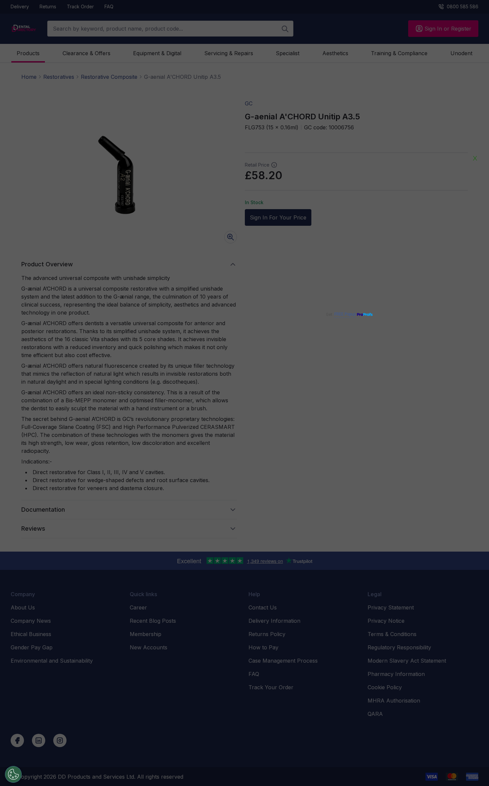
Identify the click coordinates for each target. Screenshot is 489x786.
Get (341, 314)
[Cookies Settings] (13, 774)
